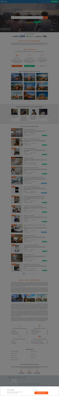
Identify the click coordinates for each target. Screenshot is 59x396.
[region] (29, 391)
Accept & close (41, 392)
